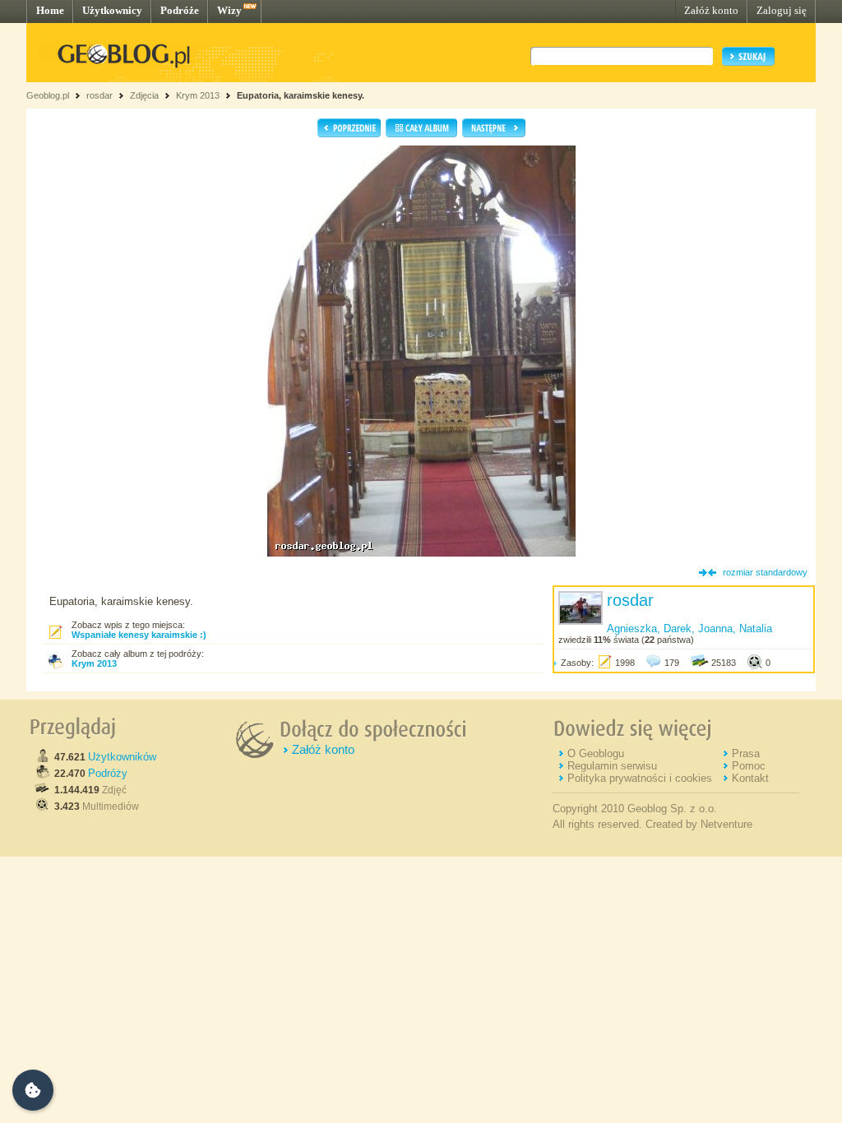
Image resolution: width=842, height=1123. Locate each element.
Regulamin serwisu (612, 766)
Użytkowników (122, 757)
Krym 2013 (198, 95)
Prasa (746, 753)
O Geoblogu (595, 753)
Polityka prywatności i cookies (639, 778)
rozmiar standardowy (765, 572)
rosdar (99, 95)
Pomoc (749, 766)
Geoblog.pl (47, 95)
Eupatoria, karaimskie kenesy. (300, 95)
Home (50, 10)
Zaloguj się (781, 10)
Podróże (179, 10)
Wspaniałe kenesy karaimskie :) (139, 635)
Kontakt (750, 778)
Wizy (229, 10)
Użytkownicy (112, 10)
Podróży (107, 773)
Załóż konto (711, 10)
